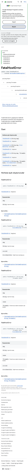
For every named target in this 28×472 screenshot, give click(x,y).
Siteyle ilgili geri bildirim (16, 463)
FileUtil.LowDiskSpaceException (10, 106)
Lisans (3, 463)
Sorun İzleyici (4, 455)
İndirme (3, 404)
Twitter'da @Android (6, 420)
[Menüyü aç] (2, 2)
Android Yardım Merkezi (7, 441)
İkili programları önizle (6, 407)
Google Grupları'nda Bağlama (8, 435)
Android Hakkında (5, 461)
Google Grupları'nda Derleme (8, 432)
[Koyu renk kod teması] (26, 184)
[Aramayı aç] (18, 2)
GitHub (3, 414)
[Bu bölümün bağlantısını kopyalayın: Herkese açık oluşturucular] (2, 175)
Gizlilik (8, 463)
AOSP (2, 47)
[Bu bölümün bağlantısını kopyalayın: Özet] (6, 129)
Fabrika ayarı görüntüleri (7, 409)
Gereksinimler (4, 402)
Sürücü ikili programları (6, 412)
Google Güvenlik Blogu (6, 427)
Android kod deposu (6, 400)
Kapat (14, 22)
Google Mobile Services (6, 450)
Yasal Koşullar (20, 461)
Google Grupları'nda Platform (8, 430)
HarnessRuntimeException (17, 73)
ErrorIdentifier (11, 162)
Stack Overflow (5, 453)
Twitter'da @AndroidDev (7, 423)
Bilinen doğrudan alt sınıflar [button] (10, 105)
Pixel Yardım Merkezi (6, 443)
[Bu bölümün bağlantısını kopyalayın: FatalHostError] (12, 180)
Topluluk (13, 461)
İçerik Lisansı (20, 385)
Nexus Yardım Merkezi (6, 446)
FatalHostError (7, 138)
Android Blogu (4, 425)
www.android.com (5, 448)
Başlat (14, 27)
